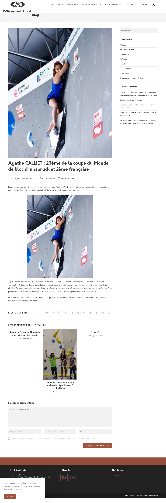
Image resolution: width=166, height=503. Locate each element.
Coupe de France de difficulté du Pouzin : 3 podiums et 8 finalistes (60, 385)
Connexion (114, 475)
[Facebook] (64, 477)
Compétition (49, 178)
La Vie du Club (125, 73)
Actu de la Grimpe (127, 50)
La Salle (123, 64)
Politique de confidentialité (134, 495)
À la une (123, 45)
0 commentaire (68, 178)
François (15, 178)
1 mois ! (95, 332)
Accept (9, 496)
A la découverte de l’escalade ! (131, 100)
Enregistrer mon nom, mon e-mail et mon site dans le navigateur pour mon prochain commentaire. (54, 438)
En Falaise (123, 59)
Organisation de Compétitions (131, 78)
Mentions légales (151, 495)
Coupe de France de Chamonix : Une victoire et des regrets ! (25, 333)
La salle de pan (125, 69)
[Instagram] (71, 477)
